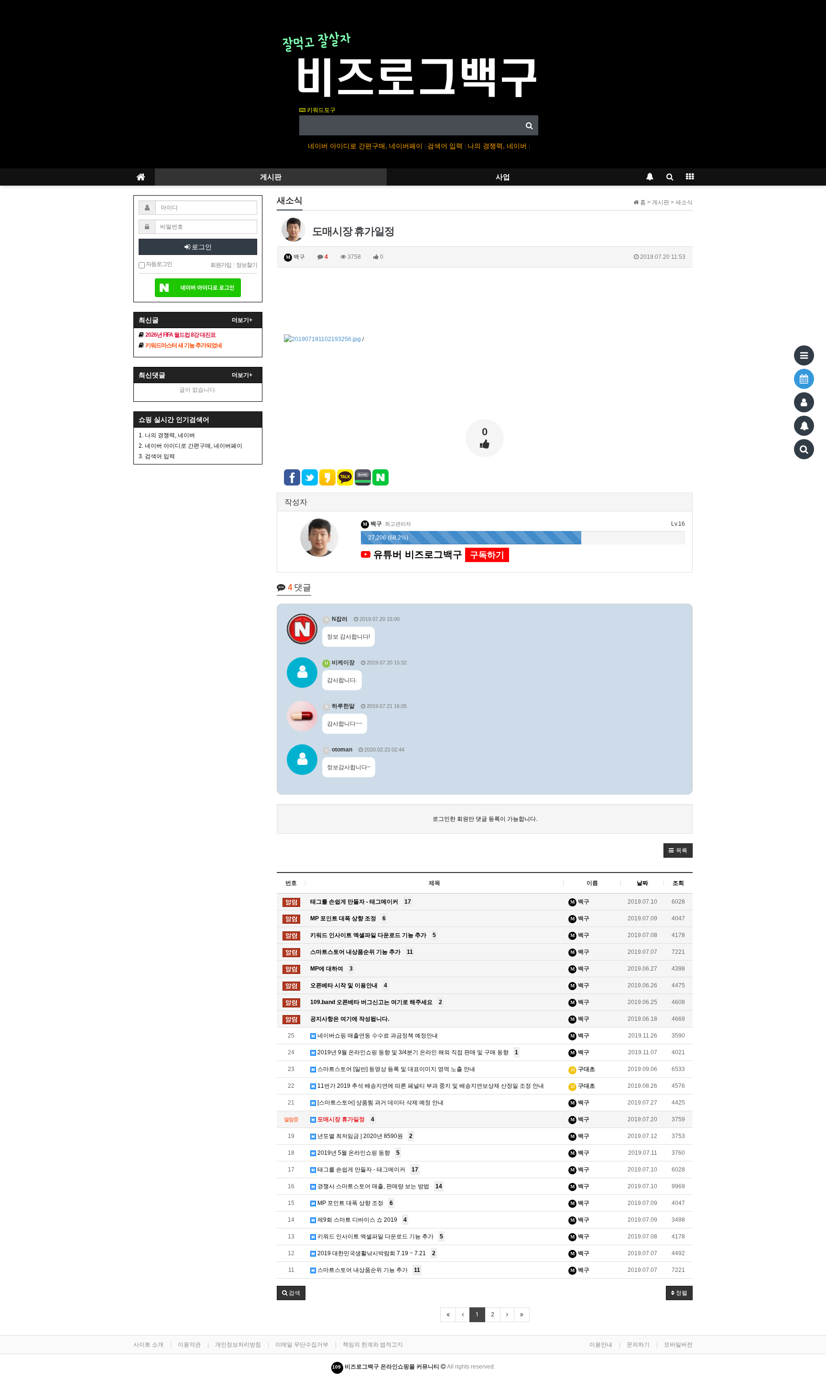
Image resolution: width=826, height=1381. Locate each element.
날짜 (642, 883)
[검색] (804, 449)
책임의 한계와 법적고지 (373, 1344)
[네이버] (198, 284)
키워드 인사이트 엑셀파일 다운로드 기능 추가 (379, 1236)
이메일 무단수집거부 (301, 1344)
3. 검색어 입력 (157, 456)
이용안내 (600, 1344)
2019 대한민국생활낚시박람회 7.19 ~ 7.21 (375, 1253)
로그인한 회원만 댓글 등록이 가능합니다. (485, 819)
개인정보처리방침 (238, 1344)
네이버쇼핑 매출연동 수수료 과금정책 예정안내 (377, 1035)
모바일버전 (678, 1344)
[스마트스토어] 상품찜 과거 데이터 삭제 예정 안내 (380, 1102)
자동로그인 (158, 264)
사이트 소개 (148, 1344)
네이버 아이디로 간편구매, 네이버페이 (366, 145)
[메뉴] (804, 355)
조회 (678, 883)
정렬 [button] (680, 1293)
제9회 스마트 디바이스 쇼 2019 (361, 1219)
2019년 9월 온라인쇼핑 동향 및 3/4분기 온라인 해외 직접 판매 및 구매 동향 (417, 1052)
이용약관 (189, 1344)
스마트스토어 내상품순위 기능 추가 (368, 1270)
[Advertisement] (484, 301)
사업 (503, 177)
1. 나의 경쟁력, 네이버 (167, 435)
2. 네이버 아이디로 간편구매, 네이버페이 (190, 445)
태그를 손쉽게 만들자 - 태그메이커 (367, 1169)
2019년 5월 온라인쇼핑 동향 (358, 1152)
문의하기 (638, 1344)
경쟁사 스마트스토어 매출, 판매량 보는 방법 (379, 1186)
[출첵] (804, 379)
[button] (678, 850)
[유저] (804, 402)
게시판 (271, 177)
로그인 (201, 247)
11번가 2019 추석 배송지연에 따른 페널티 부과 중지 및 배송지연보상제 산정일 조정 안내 (430, 1086)
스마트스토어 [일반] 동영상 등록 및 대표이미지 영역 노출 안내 (395, 1069)
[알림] (804, 426)
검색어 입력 (446, 145)
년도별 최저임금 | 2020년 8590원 (364, 1136)
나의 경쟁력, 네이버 (498, 145)
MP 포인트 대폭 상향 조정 (354, 1203)
